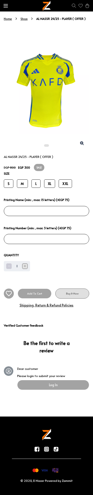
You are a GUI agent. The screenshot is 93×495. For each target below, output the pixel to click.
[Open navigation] (5, 5)
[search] (74, 5)
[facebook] (37, 449)
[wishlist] (80, 5)
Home (8, 19)
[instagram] (46, 449)
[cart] (87, 5)
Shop (24, 19)
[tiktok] (56, 449)
